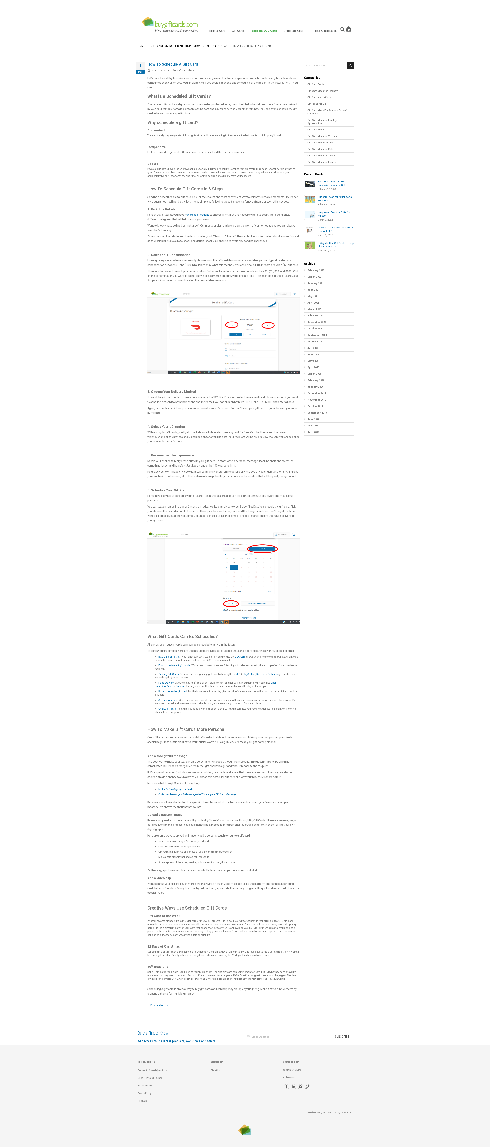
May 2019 (312, 425)
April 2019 (313, 432)
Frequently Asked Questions (152, 1070)
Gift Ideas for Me (316, 103)
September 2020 (317, 335)
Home (141, 46)
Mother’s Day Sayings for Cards (175, 789)
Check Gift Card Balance (150, 1078)
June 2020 (313, 354)
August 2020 (314, 341)
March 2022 (314, 276)
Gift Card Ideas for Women (322, 136)
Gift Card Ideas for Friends (321, 162)
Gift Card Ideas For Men (320, 142)
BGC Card (240, 656)
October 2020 (315, 328)
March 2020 (314, 373)
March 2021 (314, 309)
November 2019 (316, 399)
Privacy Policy (144, 1093)
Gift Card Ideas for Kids (320, 149)
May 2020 (312, 361)
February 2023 (315, 270)
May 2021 (312, 296)
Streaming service (168, 700)
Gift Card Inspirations (319, 97)
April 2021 (313, 302)
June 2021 (313, 289)
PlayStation (249, 674)
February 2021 (315, 315)
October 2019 (315, 406)
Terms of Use (144, 1085)
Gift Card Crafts (315, 84)
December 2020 (316, 322)
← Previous (153, 1005)
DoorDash (166, 686)
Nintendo (273, 674)
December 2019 (316, 393)
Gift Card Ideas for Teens (321, 155)
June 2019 (313, 419)
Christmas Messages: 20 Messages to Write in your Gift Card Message (197, 794)
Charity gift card (167, 708)
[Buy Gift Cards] (170, 25)
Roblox (260, 674)
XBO (238, 674)
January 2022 (315, 283)
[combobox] (329, 65)
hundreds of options (197, 214)
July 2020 (312, 348)
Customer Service (292, 1069)
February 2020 (315, 380)
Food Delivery (166, 682)
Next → (164, 1005)
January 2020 (315, 386)
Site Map (142, 1100)
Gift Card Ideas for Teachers (322, 90)
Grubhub (180, 686)
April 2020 (313, 367)
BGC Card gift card (168, 656)
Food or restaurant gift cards (174, 665)
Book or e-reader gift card (172, 691)
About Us (215, 1070)
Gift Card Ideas (217, 46)
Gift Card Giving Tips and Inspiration (176, 46)
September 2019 (317, 412)
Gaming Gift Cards (168, 674)
